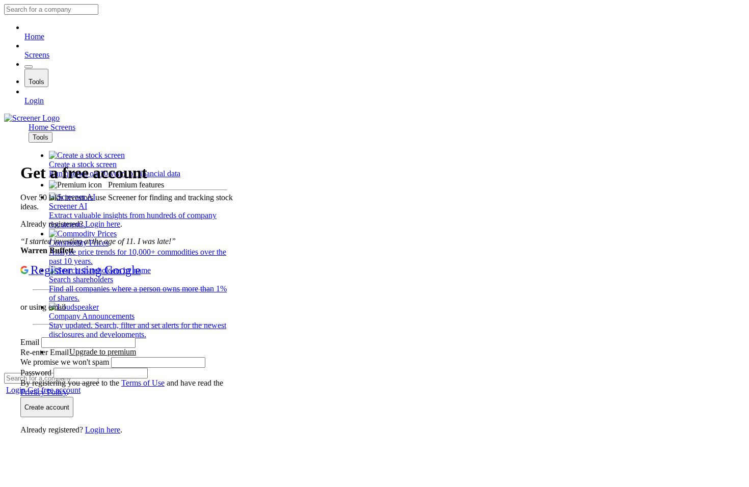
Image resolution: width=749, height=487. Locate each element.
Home (34, 36)
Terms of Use (143, 382)
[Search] (28, 66)
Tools (36, 82)
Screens (36, 54)
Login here (102, 224)
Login (34, 100)
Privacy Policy (43, 392)
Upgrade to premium (102, 351)
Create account (46, 407)
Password (37, 372)
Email (30, 342)
